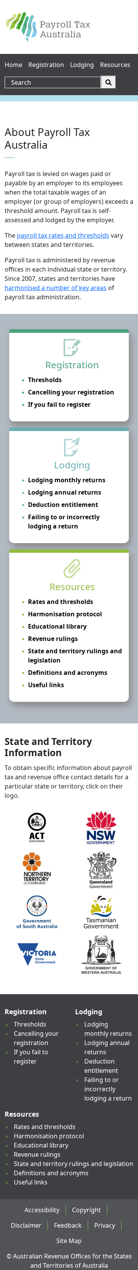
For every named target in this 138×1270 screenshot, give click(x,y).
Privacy (104, 1225)
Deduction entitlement (63, 504)
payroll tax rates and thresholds (63, 235)
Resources (115, 64)
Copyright (86, 1210)
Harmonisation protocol (65, 614)
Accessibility (42, 1210)
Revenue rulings (53, 638)
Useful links (46, 685)
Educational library (57, 626)
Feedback (68, 1225)
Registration (46, 64)
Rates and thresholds (60, 601)
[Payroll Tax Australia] (48, 27)
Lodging (82, 64)
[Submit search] (108, 82)
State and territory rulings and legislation (75, 655)
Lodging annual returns (64, 492)
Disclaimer (26, 1225)
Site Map (69, 1240)
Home (13, 64)
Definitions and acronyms (67, 672)
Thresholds (45, 380)
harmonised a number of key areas (56, 288)
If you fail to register (59, 404)
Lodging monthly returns (66, 480)
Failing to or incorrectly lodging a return (64, 521)
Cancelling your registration (71, 392)
